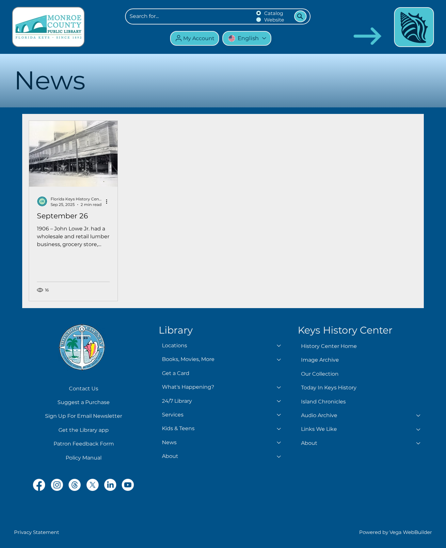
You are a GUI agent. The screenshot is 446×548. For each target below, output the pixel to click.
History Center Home (329, 346)
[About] (279, 456)
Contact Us (83, 388)
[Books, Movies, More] (279, 359)
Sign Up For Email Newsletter (83, 416)
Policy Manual (84, 458)
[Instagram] (57, 485)
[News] (279, 442)
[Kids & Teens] (279, 428)
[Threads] (75, 485)
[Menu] (414, 27)
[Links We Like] (418, 429)
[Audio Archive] (418, 415)
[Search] (300, 16)
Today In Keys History (329, 387)
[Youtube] (128, 485)
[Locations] (279, 345)
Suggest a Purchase (83, 402)
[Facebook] (39, 485)
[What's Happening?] (279, 387)
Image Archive (320, 360)
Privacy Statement (36, 532)
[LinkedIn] (110, 485)
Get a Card (175, 373)
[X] (93, 485)
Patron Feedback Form (84, 444)
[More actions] (109, 201)
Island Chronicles (323, 402)
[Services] (279, 415)
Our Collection (320, 374)
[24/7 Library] (279, 401)
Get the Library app (83, 430)
